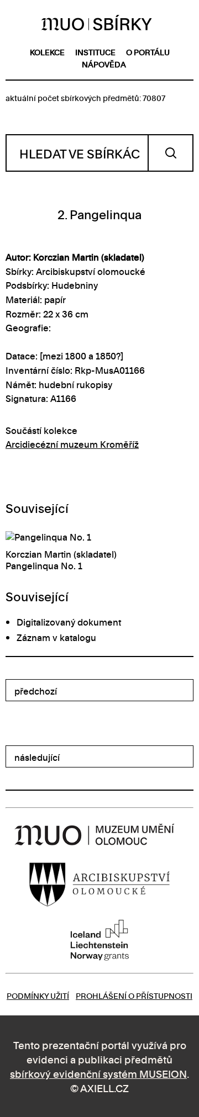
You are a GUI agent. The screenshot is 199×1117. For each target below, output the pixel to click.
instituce (95, 51)
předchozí (35, 691)
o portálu (148, 51)
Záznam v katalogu (56, 637)
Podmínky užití (38, 995)
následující (37, 757)
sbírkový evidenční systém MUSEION (98, 1073)
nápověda (104, 64)
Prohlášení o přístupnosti (134, 995)
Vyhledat (170, 153)
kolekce (47, 51)
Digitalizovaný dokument (69, 622)
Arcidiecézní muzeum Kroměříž (72, 444)
